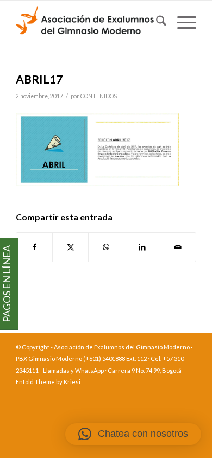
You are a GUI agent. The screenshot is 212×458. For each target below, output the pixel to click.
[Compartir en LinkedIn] (142, 247)
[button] (133, 434)
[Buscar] (155, 22)
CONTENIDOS (98, 96)
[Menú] (181, 22)
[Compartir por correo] (178, 247)
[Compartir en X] (70, 247)
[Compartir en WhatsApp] (106, 247)
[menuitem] (155, 22)
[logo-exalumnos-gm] (88, 22)
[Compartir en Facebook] (34, 247)
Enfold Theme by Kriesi (48, 381)
